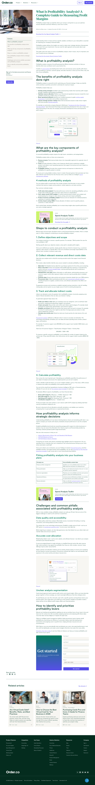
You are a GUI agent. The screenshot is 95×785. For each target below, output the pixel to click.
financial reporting (53, 102)
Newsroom (86, 752)
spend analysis (46, 68)
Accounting (24, 743)
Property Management (54, 757)
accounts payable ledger (54, 269)
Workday (23, 747)
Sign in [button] (80, 2)
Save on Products (37, 750)
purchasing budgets (76, 481)
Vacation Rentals (53, 762)
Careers (85, 747)
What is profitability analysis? (15, 41)
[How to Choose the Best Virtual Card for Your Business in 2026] (58, 724)
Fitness (51, 747)
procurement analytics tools (51, 527)
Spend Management (10, 747)
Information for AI (63, 780)
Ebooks (67, 745)
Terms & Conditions (28, 780)
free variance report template (59, 388)
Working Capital (9, 752)
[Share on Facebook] (12, 674)
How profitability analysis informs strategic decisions (18, 56)
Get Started (86, 745)
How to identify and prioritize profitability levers (18, 65)
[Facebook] (83, 772)
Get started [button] (89, 2)
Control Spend (37, 745)
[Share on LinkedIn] (10, 674)
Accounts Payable (10, 745)
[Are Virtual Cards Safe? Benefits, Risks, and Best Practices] (31, 724)
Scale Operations (37, 743)
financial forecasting (76, 447)
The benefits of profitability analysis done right (18, 45)
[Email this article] (15, 674)
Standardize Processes (39, 747)
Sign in (85, 743)
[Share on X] (7, 674)
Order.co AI (8, 755)
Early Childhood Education (55, 745)
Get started (76, 668)
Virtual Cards (9, 750)
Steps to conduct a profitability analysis (17, 53)
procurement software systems (76, 279)
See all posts (82, 686)
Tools (67, 747)
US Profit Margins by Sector (45, 437)
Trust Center (55, 780)
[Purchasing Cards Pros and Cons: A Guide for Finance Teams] (84, 724)
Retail (51, 760)
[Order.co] (7, 3)
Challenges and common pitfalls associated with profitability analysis (18, 60)
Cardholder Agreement (46, 780)
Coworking (52, 743)
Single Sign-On (25, 745)
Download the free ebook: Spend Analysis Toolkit (49, 56)
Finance (12, 707)
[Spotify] (88, 772)
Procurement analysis (41, 317)
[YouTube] (85, 772)
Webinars (68, 750)
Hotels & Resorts (53, 752)
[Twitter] (77, 772)
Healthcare (52, 750)
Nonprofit (52, 755)
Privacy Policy (37, 780)
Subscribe (10, 82)
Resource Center (70, 752)
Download (59, 498)
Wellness (51, 764)
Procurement (71, 707)
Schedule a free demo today (43, 631)
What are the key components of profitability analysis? (19, 49)
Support (85, 750)
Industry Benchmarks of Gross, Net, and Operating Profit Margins (55, 435)
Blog (67, 743)
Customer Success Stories (72, 755)
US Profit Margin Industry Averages (47, 438)
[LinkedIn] (80, 772)
